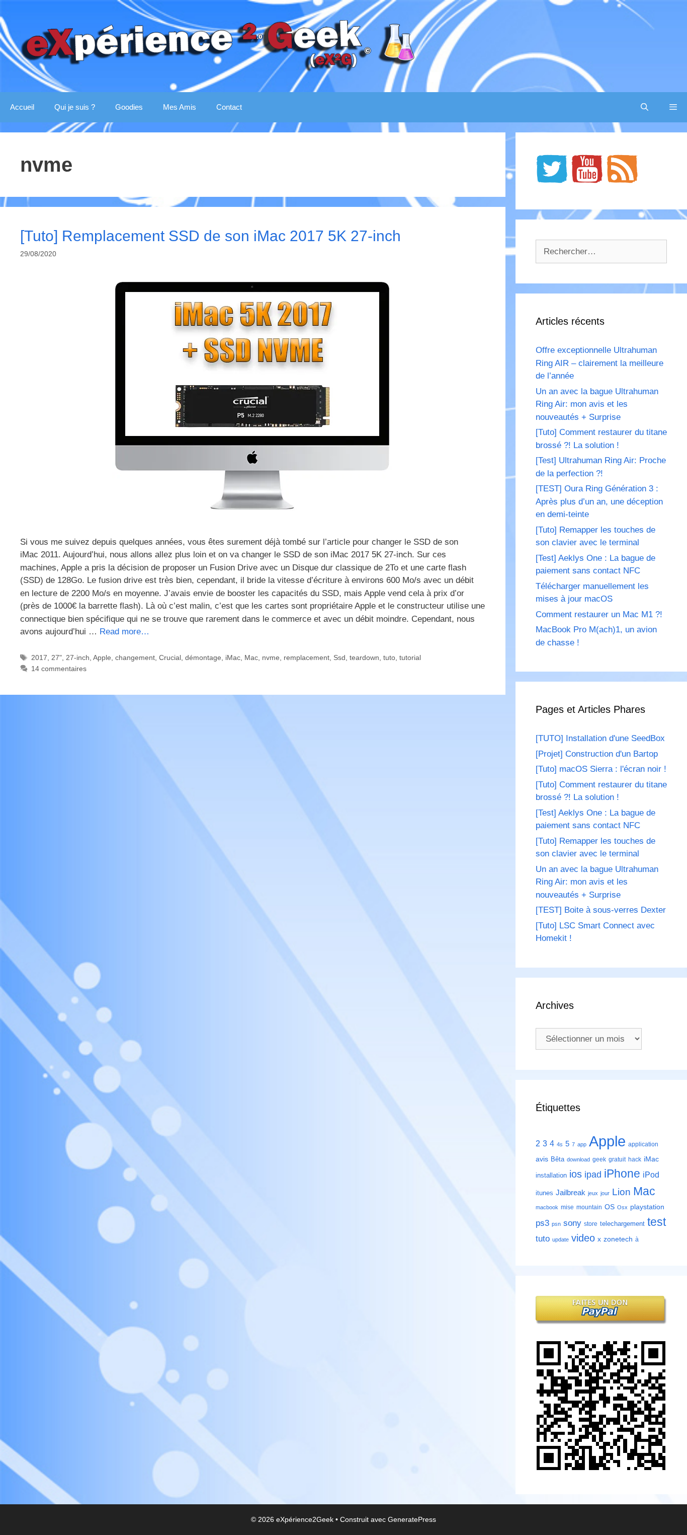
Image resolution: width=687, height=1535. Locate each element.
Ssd (339, 657)
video (583, 1238)
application (643, 1144)
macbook (547, 1207)
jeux (593, 1193)
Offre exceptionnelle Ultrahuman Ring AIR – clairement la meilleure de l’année (599, 363)
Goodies (129, 107)
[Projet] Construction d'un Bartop (597, 754)
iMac (232, 657)
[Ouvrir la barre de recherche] (644, 107)
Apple (102, 657)
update (560, 1239)
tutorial (410, 657)
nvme (271, 657)
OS (610, 1207)
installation (551, 1175)
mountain (589, 1207)
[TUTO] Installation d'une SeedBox (600, 738)
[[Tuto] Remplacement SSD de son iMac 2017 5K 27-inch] (252, 512)
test (656, 1221)
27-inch (78, 657)
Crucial (170, 657)
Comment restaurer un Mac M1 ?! (599, 614)
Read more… (124, 631)
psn (556, 1224)
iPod (651, 1174)
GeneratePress (412, 1519)
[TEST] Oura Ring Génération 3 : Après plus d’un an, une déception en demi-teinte (599, 501)
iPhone (622, 1173)
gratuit (617, 1159)
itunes (544, 1193)
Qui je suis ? (74, 107)
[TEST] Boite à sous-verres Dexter (601, 910)
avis (542, 1159)
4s (560, 1144)
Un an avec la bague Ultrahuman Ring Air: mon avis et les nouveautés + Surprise (597, 404)
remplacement (306, 657)
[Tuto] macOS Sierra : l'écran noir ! (601, 769)
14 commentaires (59, 669)
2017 (39, 657)
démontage (203, 657)
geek (599, 1159)
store (590, 1223)
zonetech (618, 1239)
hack (634, 1159)
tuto (389, 657)
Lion (621, 1191)
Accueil (22, 107)
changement (135, 657)
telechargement (622, 1223)
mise (567, 1207)
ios (575, 1174)
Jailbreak (570, 1192)
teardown (364, 657)
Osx (622, 1207)
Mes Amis (179, 107)
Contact (229, 107)
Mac (251, 657)
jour (605, 1193)
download (578, 1159)
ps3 (542, 1223)
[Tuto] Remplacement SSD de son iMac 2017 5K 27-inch (210, 236)
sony (572, 1223)
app (581, 1144)
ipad (593, 1174)
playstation (647, 1207)
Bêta (557, 1159)
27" (56, 657)
